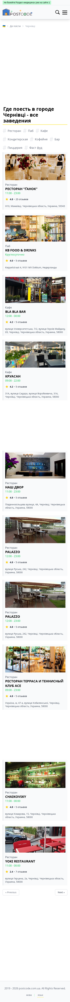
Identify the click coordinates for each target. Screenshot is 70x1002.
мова (29, 994)
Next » (61, 892)
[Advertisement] (35, 67)
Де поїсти (15, 26)
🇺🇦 (4, 26)
